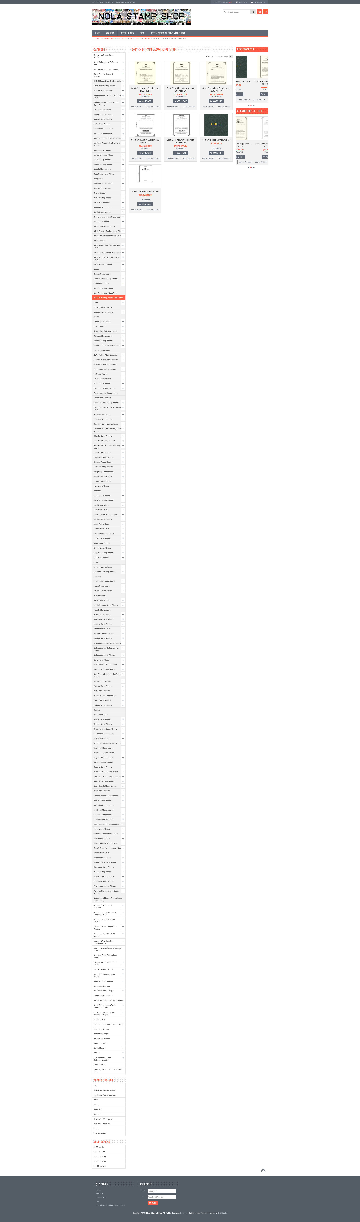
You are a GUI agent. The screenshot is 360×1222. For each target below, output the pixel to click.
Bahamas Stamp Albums (103, 164)
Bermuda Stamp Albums (103, 207)
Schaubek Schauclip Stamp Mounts (104, 975)
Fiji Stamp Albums (100, 374)
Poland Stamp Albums (102, 700)
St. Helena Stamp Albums (103, 733)
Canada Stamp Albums (102, 274)
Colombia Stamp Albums (103, 312)
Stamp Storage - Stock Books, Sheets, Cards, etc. (105, 1006)
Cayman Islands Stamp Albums (106, 278)
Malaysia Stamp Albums (103, 590)
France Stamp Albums (102, 383)
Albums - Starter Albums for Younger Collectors (107, 949)
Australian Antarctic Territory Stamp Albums (107, 144)
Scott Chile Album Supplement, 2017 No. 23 (216, 89)
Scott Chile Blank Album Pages (145, 191)
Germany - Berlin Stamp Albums (106, 424)
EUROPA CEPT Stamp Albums (105, 355)
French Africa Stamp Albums (104, 388)
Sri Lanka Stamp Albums (103, 762)
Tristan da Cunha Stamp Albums (106, 833)
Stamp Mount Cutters (102, 986)
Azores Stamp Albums (102, 159)
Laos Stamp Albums (101, 557)
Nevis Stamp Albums (102, 660)
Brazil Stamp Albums (102, 221)
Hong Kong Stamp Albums (104, 471)
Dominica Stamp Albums (103, 340)
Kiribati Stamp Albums (102, 538)
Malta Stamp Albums (101, 600)
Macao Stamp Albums (102, 586)
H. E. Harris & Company (103, 1119)
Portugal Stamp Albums (103, 705)
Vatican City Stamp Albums (104, 876)
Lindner (97, 1128)
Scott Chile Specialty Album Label (216, 139)
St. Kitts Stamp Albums (102, 738)
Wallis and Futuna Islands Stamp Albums (106, 892)
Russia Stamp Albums (102, 719)
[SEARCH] (252, 12)
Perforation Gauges (101, 1033)
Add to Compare (153, 106)
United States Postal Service (104, 1090)
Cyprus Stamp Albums (102, 321)
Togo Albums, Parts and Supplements (108, 824)
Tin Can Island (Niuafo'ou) (104, 819)
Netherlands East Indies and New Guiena (106, 649)
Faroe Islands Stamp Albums (105, 369)
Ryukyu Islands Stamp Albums (105, 729)
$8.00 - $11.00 (99, 1151)
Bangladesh (98, 178)
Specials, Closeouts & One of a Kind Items (107, 1070)
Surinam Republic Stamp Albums (106, 795)
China (96, 302)
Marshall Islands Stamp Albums (106, 605)
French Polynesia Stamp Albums (106, 402)
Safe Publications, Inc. (102, 1123)
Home (97, 39)
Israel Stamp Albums (101, 505)
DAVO (96, 1104)
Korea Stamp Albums (102, 543)
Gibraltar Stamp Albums (103, 436)
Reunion (97, 710)
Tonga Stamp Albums (102, 829)
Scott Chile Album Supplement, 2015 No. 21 (180, 141)
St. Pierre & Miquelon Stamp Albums (107, 743)
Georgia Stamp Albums (102, 414)
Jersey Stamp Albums (102, 528)
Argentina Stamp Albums (103, 114)
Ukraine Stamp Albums (102, 857)
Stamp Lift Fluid (99, 1019)
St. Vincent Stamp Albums (103, 748)
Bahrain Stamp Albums (102, 169)
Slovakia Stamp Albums (103, 767)
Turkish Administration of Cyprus (106, 843)
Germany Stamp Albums (103, 419)
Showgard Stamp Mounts (103, 981)
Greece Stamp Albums (102, 452)
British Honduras (100, 240)
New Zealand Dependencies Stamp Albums (107, 675)
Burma (96, 269)
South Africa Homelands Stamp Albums (109, 776)
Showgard (98, 1109)
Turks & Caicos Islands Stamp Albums (108, 848)
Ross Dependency (101, 714)
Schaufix (97, 1114)
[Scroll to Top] (264, 1171)
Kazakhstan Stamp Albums (104, 533)
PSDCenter (222, 1213)
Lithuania (97, 576)
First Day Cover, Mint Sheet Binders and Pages (104, 1013)
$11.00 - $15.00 (100, 1156)
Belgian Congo (99, 193)
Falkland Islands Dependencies (106, 364)
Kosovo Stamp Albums (102, 548)
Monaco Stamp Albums (102, 629)
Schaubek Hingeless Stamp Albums (104, 934)
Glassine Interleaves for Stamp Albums (105, 963)
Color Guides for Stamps (103, 995)
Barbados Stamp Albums (103, 183)
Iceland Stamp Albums (102, 481)
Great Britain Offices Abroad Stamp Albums (107, 446)
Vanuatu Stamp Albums (103, 871)
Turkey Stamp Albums (102, 838)
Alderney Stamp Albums (103, 90)
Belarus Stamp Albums (102, 188)
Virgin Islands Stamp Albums (105, 886)
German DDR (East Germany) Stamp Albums (108, 429)
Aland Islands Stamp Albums (105, 85)
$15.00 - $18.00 (100, 1161)
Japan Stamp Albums (102, 524)
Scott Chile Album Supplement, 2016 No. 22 (145, 141)
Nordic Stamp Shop (101, 1048)
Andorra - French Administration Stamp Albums (108, 96)
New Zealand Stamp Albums (104, 669)
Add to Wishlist (136, 106)
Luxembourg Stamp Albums (104, 581)
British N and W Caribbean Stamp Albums (106, 258)
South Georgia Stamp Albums (105, 786)
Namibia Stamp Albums (103, 638)
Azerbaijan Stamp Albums (103, 155)
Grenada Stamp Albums (103, 462)
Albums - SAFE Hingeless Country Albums (103, 942)
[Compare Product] (259, 11)
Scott (95, 1085)
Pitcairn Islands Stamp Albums (105, 695)
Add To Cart (146, 101)
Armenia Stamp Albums (103, 119)
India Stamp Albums (101, 486)
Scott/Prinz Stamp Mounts (103, 969)
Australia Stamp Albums (103, 133)
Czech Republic (100, 326)
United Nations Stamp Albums (105, 862)
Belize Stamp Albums (102, 202)
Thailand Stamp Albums (103, 814)
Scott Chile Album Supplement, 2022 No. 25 (145, 89)
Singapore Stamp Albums (103, 757)
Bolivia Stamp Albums (102, 212)
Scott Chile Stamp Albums (103, 288)
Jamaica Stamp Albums (103, 519)
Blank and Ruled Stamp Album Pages (105, 956)
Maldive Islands (100, 595)
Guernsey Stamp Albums (103, 467)
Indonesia (97, 490)
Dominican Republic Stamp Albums (107, 345)
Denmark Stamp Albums (103, 336)
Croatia (96, 316)
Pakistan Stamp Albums (103, 686)
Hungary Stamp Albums (103, 476)
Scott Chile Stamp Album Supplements (108, 297)
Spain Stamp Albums (102, 791)
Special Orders (99, 1064)
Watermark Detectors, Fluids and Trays (108, 1024)
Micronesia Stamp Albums (104, 619)
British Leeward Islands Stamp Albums (108, 252)
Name (142, 1190)
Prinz (96, 1099)
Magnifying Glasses (101, 1029)
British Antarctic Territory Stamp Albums (109, 231)
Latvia (96, 562)
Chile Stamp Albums (142, 39)
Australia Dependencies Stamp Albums (109, 138)
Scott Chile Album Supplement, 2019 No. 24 (180, 89)
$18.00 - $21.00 (100, 1166)
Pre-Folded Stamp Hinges (103, 990)
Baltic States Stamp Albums (104, 174)
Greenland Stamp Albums (103, 457)
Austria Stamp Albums (102, 150)
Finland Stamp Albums (102, 378)
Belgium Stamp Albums (103, 197)
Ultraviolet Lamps (100, 1043)
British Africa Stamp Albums (104, 226)
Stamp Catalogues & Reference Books (106, 63)
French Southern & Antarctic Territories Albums (108, 408)
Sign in (118, 2)
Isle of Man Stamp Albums (103, 500)
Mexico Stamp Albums (102, 614)
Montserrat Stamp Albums (103, 633)
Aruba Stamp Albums (102, 124)
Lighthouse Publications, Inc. (105, 1095)
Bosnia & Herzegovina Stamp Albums (108, 217)
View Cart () (259, 2)
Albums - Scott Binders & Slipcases (103, 906)
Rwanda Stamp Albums (103, 724)
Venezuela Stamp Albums (103, 881)
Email (142, 1196)
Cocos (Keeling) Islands (103, 307)
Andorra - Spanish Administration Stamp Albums (106, 103)
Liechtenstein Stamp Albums (104, 571)
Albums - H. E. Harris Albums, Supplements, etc (105, 913)
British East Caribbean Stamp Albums (108, 236)
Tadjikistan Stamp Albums (103, 810)
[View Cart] (265, 11)
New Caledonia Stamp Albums (105, 664)
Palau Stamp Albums (102, 690)
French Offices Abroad (102, 398)
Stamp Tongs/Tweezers (102, 1038)
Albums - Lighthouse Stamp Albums (104, 920)
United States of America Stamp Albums (109, 81)
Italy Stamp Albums (101, 509)
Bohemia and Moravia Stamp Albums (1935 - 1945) (108, 899)
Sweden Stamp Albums (103, 800)
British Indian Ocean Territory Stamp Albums (107, 246)
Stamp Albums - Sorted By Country (117, 39)
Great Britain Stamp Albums (104, 440)
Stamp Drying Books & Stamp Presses (108, 1000)
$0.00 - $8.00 (99, 1147)
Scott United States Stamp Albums (103, 56)
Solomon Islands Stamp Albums (106, 771)
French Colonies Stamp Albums (106, 393)
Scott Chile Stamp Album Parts (105, 293)
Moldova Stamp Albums (103, 624)
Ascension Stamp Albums (103, 128)
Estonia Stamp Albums (102, 350)
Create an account (128, 2)
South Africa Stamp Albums (104, 781)
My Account (109, 2)
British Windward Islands (103, 264)
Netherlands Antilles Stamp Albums (107, 643)
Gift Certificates (97, 2)
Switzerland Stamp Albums (104, 805)
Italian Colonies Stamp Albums (105, 514)
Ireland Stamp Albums (102, 495)
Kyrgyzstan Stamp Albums (103, 552)
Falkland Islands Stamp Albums (106, 359)
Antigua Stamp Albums (102, 109)
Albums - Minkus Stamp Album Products (105, 927)
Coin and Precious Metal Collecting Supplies (103, 1058)
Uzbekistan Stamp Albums (104, 867)
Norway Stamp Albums (102, 681)
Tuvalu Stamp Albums (102, 852)
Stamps (96, 1052)
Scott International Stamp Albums (106, 69)
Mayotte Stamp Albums (102, 610)
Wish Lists (243, 2)
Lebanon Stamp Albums (103, 567)
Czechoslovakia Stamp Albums (105, 331)
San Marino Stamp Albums (104, 752)
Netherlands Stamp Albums (104, 655)
